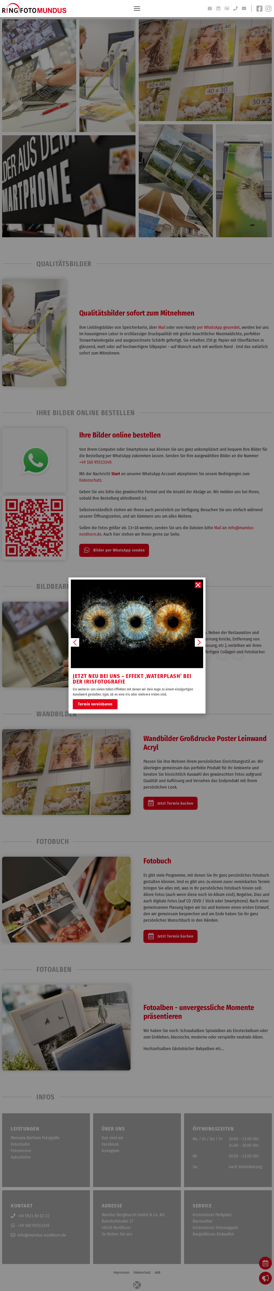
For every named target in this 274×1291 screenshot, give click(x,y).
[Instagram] (268, 8)
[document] (137, 645)
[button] (198, 585)
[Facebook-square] (259, 8)
